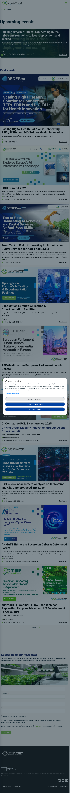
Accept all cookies (35, 409)
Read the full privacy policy (12, 393)
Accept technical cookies (35, 404)
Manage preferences (35, 399)
